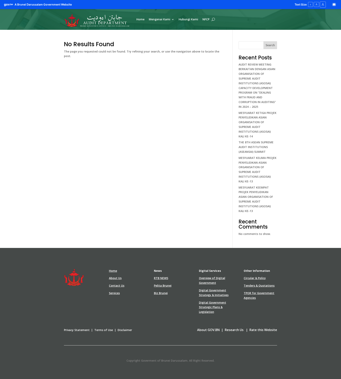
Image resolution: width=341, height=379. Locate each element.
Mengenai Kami (159, 19)
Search (270, 45)
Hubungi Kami (188, 19)
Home (140, 19)
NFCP (205, 19)
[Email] (334, 4)
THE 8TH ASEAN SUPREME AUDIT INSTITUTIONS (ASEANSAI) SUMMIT (256, 147)
